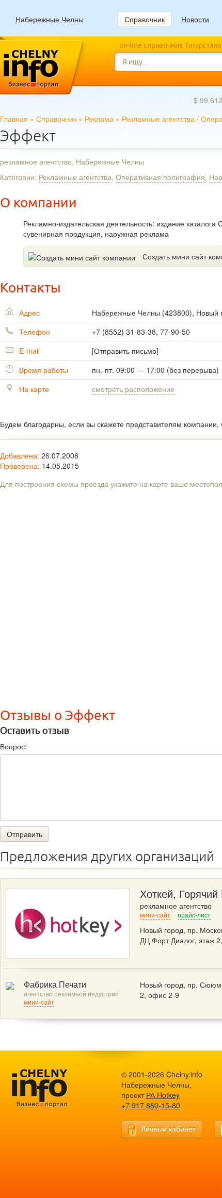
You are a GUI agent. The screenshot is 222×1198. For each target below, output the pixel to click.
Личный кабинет (168, 1128)
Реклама (99, 118)
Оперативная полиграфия (160, 177)
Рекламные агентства (158, 118)
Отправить (24, 834)
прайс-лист (194, 915)
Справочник (144, 19)
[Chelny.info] (49, 1088)
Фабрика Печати (55, 984)
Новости (195, 19)
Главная (14, 118)
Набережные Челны (49, 19)
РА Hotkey (163, 1095)
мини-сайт (155, 915)
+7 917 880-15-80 (150, 1105)
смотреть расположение (133, 389)
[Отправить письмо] (125, 351)
